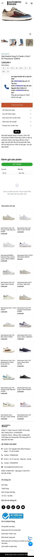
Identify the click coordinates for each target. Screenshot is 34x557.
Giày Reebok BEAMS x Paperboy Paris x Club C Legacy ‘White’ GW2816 (8, 240)
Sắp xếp (20, 153)
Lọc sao (3, 153)
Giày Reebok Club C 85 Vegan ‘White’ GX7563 (7, 267)
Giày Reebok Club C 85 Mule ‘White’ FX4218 (7, 319)
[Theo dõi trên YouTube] (23, 491)
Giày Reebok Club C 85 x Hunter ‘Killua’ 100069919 (24, 319)
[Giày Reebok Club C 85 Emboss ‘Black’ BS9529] (25, 360)
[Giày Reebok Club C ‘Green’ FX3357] (9, 281)
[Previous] (4, 14)
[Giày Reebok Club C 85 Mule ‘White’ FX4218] (9, 308)
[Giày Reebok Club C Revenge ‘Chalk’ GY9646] (9, 387)
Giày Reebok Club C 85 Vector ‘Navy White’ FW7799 (24, 346)
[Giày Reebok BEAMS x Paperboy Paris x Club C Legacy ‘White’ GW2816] (9, 228)
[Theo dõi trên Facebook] (3, 491)
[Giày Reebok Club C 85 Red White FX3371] (25, 388)
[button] (2, 3)
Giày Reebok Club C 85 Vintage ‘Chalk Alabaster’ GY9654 (8, 373)
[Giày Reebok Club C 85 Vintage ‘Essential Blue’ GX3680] (25, 281)
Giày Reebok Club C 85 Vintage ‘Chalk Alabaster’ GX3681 (8, 213)
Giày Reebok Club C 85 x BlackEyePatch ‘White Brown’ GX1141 (8, 346)
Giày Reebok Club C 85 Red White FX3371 (24, 399)
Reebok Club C (5, 37)
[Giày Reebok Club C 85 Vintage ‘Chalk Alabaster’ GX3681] (9, 201)
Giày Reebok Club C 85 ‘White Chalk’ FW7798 (24, 212)
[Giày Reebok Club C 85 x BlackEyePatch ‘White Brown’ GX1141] (9, 333)
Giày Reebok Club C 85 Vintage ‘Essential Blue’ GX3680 (24, 293)
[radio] (3, 52)
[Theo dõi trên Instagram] (8, 491)
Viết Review (17, 148)
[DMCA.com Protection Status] (5, 461)
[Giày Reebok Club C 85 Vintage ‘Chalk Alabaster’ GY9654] (9, 361)
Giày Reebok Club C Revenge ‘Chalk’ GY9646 (8, 399)
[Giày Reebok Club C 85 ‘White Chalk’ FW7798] (25, 201)
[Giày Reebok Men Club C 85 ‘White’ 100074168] (25, 255)
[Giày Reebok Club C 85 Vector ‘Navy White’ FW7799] (25, 333)
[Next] (29, 14)
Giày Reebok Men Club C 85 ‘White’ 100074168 (24, 267)
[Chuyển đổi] (30, 94)
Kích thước (5, 49)
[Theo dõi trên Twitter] (18, 491)
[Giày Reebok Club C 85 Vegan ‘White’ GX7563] (9, 255)
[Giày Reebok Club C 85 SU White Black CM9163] (25, 228)
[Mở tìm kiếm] (26, 3)
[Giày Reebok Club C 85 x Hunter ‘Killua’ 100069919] (25, 308)
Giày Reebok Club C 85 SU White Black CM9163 (25, 240)
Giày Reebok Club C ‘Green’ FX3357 (9, 292)
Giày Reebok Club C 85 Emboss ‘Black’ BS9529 (24, 372)
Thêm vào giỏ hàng (17, 88)
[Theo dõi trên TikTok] (13, 491)
